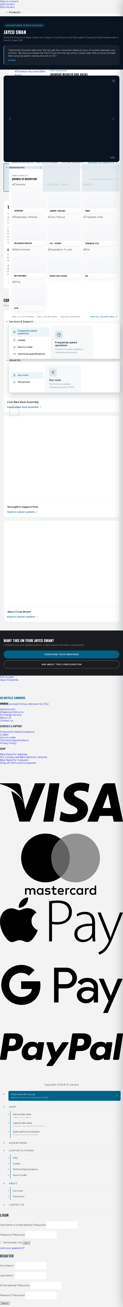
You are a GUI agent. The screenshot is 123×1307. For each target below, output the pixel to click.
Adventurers (17, 167)
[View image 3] (100, 178)
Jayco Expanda (9, 679)
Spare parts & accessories (26, 1133)
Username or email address (23, 1225)
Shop (12, 1107)
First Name (7, 1265)
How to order (20, 1175)
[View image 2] (61, 178)
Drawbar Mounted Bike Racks (69, 74)
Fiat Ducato (7, 677)
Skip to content (9, 1)
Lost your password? (12, 1248)
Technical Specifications (25, 1169)
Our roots (18, 1190)
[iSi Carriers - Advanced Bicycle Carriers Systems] (7, 6)
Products (14, 12)
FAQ (15, 1158)
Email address (15, 1285)
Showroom (18, 1196)
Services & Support (21, 321)
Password (12, 1234)
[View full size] (114, 81)
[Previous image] (9, 118)
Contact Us (16, 1205)
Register (4, 1303)
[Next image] (113, 118)
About (13, 1183)
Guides (16, 1163)
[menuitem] (30, 332)
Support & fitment (21, 1150)
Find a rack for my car (29, 1096)
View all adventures (102, 317)
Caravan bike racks (29, 1124)
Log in (26, 1243)
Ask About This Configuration (62, 664)
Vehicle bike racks (22, 1115)
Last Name (7, 1275)
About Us (14, 360)
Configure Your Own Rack (61, 654)
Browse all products (101, 163)
